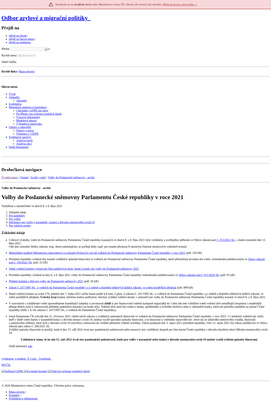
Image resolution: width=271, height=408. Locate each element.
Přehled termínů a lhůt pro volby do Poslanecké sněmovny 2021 (46, 281)
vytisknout (7, 358)
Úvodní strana (9, 177)
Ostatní (24, 177)
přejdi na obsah (18, 35)
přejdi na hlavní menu (21, 39)
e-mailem (20, 358)
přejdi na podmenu (20, 42)
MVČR (5, 365)
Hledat (5, 48)
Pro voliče (15, 219)
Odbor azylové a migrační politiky (45, 18)
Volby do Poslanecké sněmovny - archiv (71, 177)
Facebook (45, 358)
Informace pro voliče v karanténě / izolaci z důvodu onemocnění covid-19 (52, 222)
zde (30, 346)
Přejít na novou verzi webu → (180, 4)
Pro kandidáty (17, 215)
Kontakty (14, 395)
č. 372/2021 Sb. (226, 240)
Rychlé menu (9, 55)
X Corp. (32, 358)
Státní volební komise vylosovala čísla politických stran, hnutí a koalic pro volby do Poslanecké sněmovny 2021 (74, 268)
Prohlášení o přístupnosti (23, 398)
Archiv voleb (38, 177)
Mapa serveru (26, 71)
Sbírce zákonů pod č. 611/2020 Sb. (199, 275)
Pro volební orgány (20, 225)
